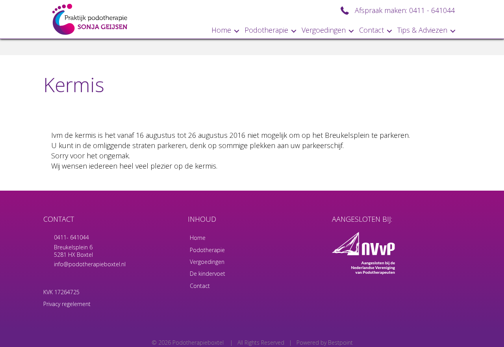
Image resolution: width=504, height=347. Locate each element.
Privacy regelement (67, 304)
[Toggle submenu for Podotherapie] (293, 30)
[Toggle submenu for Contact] (389, 30)
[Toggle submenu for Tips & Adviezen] (453, 30)
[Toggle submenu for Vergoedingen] (351, 30)
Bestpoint (340, 342)
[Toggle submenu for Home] (236, 30)
